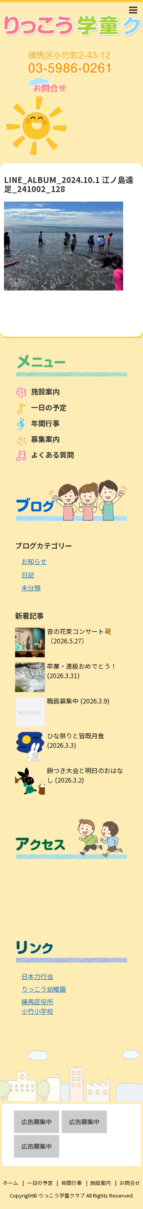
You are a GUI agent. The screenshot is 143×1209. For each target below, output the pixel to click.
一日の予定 (49, 407)
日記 (27, 574)
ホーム (10, 1182)
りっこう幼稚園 (43, 989)
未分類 (31, 587)
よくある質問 (52, 454)
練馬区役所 (37, 1001)
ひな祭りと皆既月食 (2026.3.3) (75, 740)
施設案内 (45, 391)
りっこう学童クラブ (62, 1195)
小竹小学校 (37, 1011)
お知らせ (34, 561)
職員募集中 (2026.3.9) (78, 700)
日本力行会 (37, 976)
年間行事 (45, 423)
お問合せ (130, 1182)
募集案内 (45, 439)
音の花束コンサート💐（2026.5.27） (79, 635)
